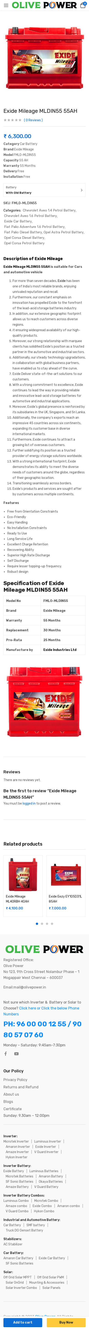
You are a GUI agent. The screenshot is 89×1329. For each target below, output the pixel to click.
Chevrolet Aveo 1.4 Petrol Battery (49, 210)
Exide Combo (42, 1206)
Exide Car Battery (18, 221)
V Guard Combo (17, 1211)
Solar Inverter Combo (21, 1288)
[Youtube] (16, 1054)
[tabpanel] (23, 886)
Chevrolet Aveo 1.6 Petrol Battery (30, 216)
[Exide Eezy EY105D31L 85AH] (66, 875)
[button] (82, 5)
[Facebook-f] (5, 1054)
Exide (62, 281)
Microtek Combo (46, 1201)
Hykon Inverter (16, 1157)
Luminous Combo (16, 1201)
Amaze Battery (17, 1187)
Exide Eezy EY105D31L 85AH (65, 899)
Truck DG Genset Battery (24, 1230)
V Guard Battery (46, 1187)
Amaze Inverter (17, 1152)
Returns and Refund (21, 1087)
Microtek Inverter (16, 1141)
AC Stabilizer (12, 1244)
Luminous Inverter (47, 1141)
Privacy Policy (15, 1080)
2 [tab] (42, 924)
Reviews (33, 120)
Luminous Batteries (43, 1171)
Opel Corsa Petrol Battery (24, 243)
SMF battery (35, 1225)
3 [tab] (47, 924)
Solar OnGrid (15, 1283)
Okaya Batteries (51, 1182)
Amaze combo (16, 1206)
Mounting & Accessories (46, 1283)
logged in (29, 803)
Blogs (8, 1101)
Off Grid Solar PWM (50, 1277)
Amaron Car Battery (18, 1258)
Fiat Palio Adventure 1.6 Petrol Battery (34, 227)
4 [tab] (52, 924)
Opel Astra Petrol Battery (64, 232)
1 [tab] (37, 924)
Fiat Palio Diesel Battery (23, 232)
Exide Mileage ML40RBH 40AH (17, 899)
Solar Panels (51, 1288)
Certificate (12, 1109)
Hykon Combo (44, 1211)
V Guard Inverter (46, 1152)
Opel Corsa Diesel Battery (24, 238)
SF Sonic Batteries (19, 1182)
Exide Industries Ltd (59, 650)
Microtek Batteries (19, 1176)
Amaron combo (68, 1206)
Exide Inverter (45, 1147)
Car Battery (12, 1225)
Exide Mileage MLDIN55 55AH (26, 267)
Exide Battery (13, 1171)
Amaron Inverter (18, 1147)
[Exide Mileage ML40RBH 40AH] (23, 875)
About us (11, 1094)
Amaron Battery (51, 1176)
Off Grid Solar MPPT (17, 1277)
